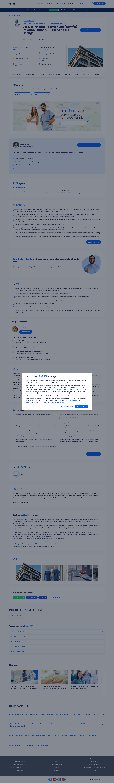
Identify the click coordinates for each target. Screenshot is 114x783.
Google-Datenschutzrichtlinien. (54, 402)
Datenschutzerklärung (70, 400)
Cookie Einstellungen (66, 406)
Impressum (30, 402)
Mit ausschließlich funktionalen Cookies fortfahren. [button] (69, 389)
